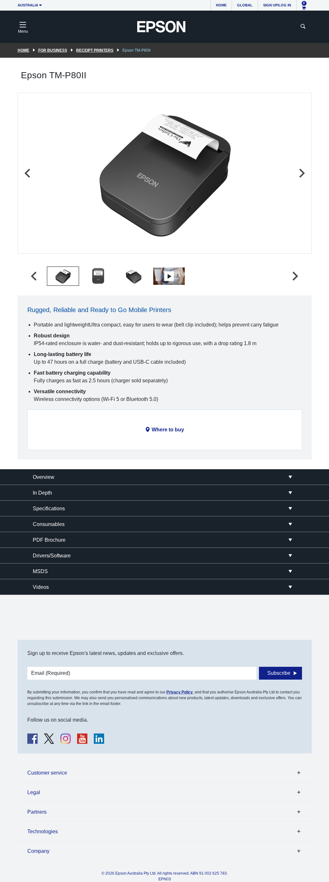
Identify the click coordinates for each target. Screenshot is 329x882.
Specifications (49, 508)
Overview (43, 477)
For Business (52, 50)
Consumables (49, 524)
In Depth (42, 493)
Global (245, 5)
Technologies (42, 831)
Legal (33, 792)
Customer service (47, 773)
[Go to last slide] (28, 173)
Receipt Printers (94, 50)
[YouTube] (82, 739)
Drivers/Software (52, 555)
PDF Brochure (49, 540)
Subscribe (278, 673)
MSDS (40, 571)
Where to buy (168, 429)
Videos (41, 587)
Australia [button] (28, 5)
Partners (37, 812)
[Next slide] (301, 173)
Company (38, 851)
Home (221, 5)
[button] (63, 276)
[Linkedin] (99, 739)
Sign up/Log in (277, 5)
